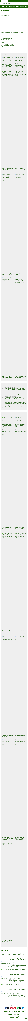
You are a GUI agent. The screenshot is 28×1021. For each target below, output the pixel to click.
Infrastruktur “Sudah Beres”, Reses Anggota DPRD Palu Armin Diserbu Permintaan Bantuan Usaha (17, 974)
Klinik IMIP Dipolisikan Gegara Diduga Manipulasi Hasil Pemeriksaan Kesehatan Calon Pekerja (15, 407)
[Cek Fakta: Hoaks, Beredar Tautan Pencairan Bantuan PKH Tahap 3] (7, 787)
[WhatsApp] (18, 1008)
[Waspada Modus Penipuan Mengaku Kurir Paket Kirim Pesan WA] (20, 477)
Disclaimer (5, 1012)
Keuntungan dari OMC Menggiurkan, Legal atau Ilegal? (7, 425)
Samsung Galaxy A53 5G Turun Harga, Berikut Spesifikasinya (20, 273)
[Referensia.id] (6, 3)
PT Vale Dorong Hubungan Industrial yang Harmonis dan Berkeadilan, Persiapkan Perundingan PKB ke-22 (15, 398)
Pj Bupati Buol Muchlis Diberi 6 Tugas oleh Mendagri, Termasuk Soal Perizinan (7, 45)
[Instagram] (13, 1008)
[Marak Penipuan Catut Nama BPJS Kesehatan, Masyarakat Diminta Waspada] (7, 477)
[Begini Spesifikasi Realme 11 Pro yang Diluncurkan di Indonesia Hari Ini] (20, 119)
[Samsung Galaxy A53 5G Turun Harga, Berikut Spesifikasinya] (20, 222)
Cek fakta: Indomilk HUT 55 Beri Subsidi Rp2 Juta (20, 735)
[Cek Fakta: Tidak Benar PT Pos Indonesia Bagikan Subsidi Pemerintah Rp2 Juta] (20, 787)
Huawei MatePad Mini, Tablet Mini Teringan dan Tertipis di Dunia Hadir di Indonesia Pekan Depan (7, 65)
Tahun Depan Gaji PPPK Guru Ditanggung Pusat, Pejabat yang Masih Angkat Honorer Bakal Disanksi (15, 403)
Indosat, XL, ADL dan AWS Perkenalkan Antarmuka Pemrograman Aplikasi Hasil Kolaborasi (7, 170)
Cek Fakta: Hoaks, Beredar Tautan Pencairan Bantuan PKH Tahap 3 (7, 838)
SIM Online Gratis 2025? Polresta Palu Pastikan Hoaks (20, 425)
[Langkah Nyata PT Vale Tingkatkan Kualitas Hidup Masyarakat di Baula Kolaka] (14, 962)
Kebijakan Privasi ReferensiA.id (14, 1014)
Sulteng (5, 30)
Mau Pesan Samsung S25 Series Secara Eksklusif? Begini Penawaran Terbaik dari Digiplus (20, 66)
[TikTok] (20, 1008)
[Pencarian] (26, 3)
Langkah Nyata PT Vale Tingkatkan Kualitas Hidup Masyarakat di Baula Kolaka (17, 966)
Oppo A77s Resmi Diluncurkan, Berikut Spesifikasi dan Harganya (7, 376)
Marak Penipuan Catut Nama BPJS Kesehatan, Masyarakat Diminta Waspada (6, 528)
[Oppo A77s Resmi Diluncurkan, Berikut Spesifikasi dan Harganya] (7, 325)
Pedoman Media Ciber (8, 1011)
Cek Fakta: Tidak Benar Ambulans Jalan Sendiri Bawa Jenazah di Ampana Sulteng (7, 632)
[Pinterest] (11, 1008)
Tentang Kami (21, 1011)
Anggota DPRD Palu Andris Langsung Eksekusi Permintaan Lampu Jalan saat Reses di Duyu (17, 981)
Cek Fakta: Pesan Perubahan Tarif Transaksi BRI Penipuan (7, 735)
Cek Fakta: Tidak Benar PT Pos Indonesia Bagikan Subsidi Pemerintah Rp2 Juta (20, 838)
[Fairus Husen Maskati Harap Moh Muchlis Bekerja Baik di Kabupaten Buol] (14, 22)
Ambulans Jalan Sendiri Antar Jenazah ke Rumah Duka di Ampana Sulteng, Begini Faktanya (20, 632)
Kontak (15, 1011)
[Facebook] (6, 1008)
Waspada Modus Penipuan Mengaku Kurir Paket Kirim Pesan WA (20, 528)
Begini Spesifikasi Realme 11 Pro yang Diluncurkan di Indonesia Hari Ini (20, 169)
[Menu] (2, 3)
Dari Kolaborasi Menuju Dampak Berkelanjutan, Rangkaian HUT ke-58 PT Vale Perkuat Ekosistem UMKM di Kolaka (15, 389)
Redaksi (10, 1012)
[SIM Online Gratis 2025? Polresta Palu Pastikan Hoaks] (20, 420)
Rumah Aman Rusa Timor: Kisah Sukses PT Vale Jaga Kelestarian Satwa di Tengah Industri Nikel (17, 989)
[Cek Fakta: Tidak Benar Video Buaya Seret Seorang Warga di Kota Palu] (7, 891)
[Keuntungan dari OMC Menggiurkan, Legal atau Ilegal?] (7, 420)
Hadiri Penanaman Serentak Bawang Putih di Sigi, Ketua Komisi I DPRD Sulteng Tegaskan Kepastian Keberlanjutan (15, 394)
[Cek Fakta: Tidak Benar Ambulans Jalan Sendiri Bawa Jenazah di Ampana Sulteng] (7, 581)
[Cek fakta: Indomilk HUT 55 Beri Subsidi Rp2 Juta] (20, 684)
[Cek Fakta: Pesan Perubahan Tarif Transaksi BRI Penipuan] (7, 684)
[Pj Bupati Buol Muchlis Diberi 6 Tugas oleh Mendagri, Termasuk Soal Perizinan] (7, 40)
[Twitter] (8, 1008)
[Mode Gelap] (24, 3)
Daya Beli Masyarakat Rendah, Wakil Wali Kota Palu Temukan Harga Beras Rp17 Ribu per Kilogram (17, 996)
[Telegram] (23, 1008)
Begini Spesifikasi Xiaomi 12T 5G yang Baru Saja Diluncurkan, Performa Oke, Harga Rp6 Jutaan (7, 273)
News (2, 30)
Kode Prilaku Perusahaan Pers (19, 1012)
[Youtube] (15, 1008)
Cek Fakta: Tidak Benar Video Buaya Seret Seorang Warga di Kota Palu (7, 941)
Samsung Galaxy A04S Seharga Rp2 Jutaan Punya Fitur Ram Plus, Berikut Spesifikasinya (20, 376)
